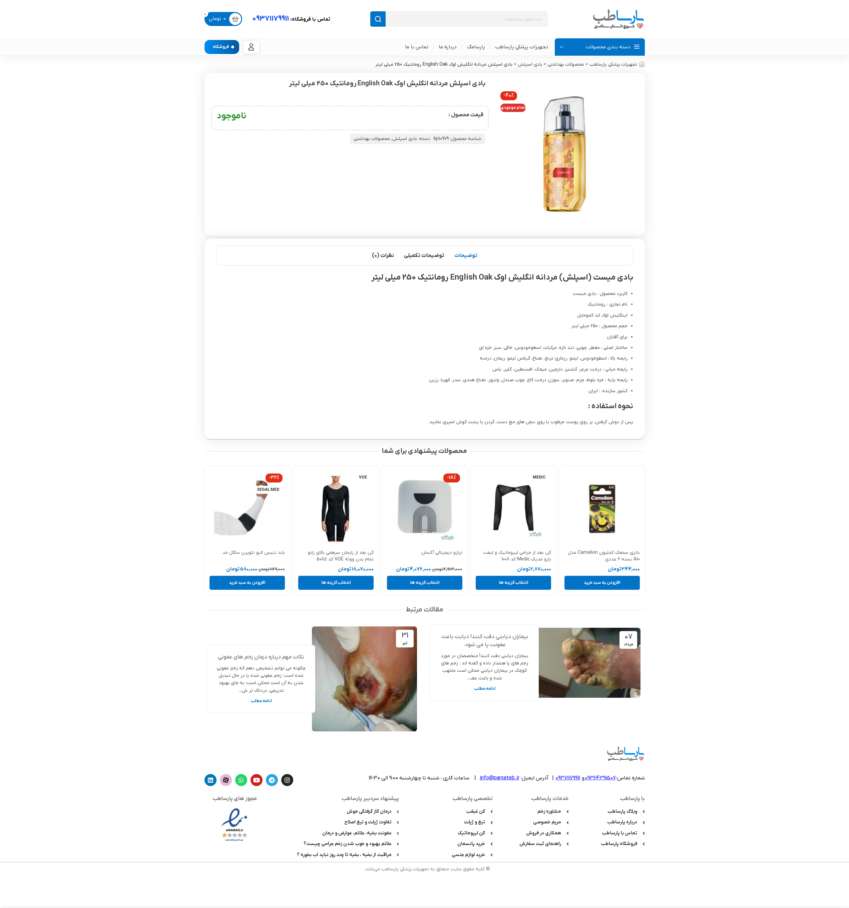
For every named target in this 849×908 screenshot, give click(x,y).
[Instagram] (287, 780)
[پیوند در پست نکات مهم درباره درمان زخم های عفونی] (364, 679)
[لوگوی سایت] (618, 19)
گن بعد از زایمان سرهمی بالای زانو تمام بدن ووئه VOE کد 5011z (341, 555)
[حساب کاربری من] (251, 47)
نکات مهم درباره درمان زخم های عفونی (261, 657)
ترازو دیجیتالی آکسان (441, 552)
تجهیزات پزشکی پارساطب (613, 64)
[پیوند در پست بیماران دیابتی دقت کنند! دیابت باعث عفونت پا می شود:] (588, 662)
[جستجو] (378, 19)
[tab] (465, 256)
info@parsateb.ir (499, 778)
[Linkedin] (210, 780)
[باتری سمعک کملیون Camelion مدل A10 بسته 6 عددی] (602, 508)
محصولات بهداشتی (566, 64)
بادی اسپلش (530, 64)
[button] (602, 583)
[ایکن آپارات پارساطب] (226, 780)
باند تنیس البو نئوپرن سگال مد (254, 552)
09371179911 (291, 19)
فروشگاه (221, 47)
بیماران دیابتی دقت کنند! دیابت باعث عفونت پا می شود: (484, 640)
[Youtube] (257, 780)
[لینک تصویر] (234, 824)
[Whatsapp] (241, 780)
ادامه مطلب (484, 688)
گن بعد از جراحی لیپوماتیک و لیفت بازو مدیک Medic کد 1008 (517, 555)
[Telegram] (272, 780)
